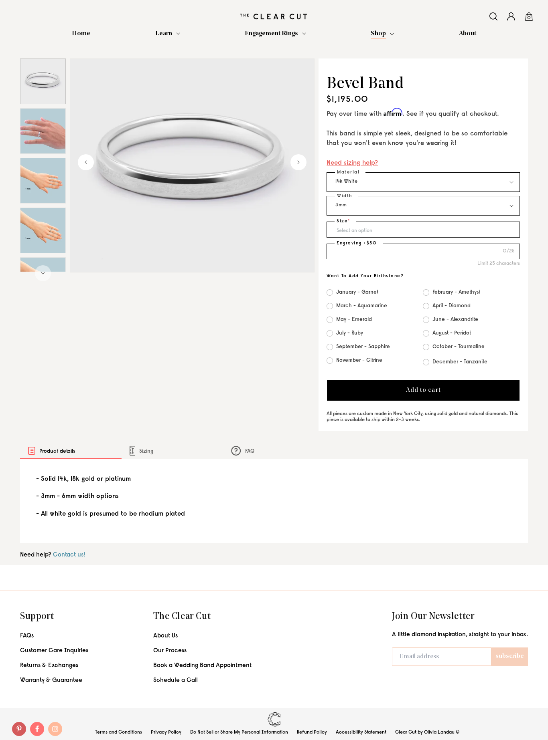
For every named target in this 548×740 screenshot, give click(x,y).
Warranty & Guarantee (51, 680)
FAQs (27, 636)
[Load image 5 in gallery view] (43, 181)
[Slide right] (43, 273)
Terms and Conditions (118, 732)
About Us (165, 636)
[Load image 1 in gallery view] (43, 81)
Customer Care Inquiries (54, 651)
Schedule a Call (175, 680)
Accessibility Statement (361, 732)
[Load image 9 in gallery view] (43, 230)
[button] (167, 34)
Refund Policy (312, 732)
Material (348, 172)
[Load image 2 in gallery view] (43, 131)
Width (344, 196)
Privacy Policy (166, 732)
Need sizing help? (352, 163)
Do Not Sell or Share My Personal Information (239, 732)
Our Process (170, 651)
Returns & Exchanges (49, 666)
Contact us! (69, 555)
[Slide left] (86, 162)
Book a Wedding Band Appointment (202, 666)
